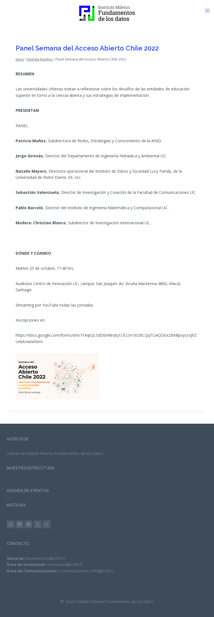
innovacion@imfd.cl (64, 564)
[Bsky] (46, 524)
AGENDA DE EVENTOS (28, 490)
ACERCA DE (18, 439)
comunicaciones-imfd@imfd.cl (86, 571)
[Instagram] (10, 524)
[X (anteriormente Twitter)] (38, 524)
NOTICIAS (16, 505)
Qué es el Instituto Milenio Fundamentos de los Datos (55, 453)
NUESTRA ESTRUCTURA (30, 468)
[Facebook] (19, 524)
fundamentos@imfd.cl (45, 558)
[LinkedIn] (28, 524)
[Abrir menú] (209, 10)
